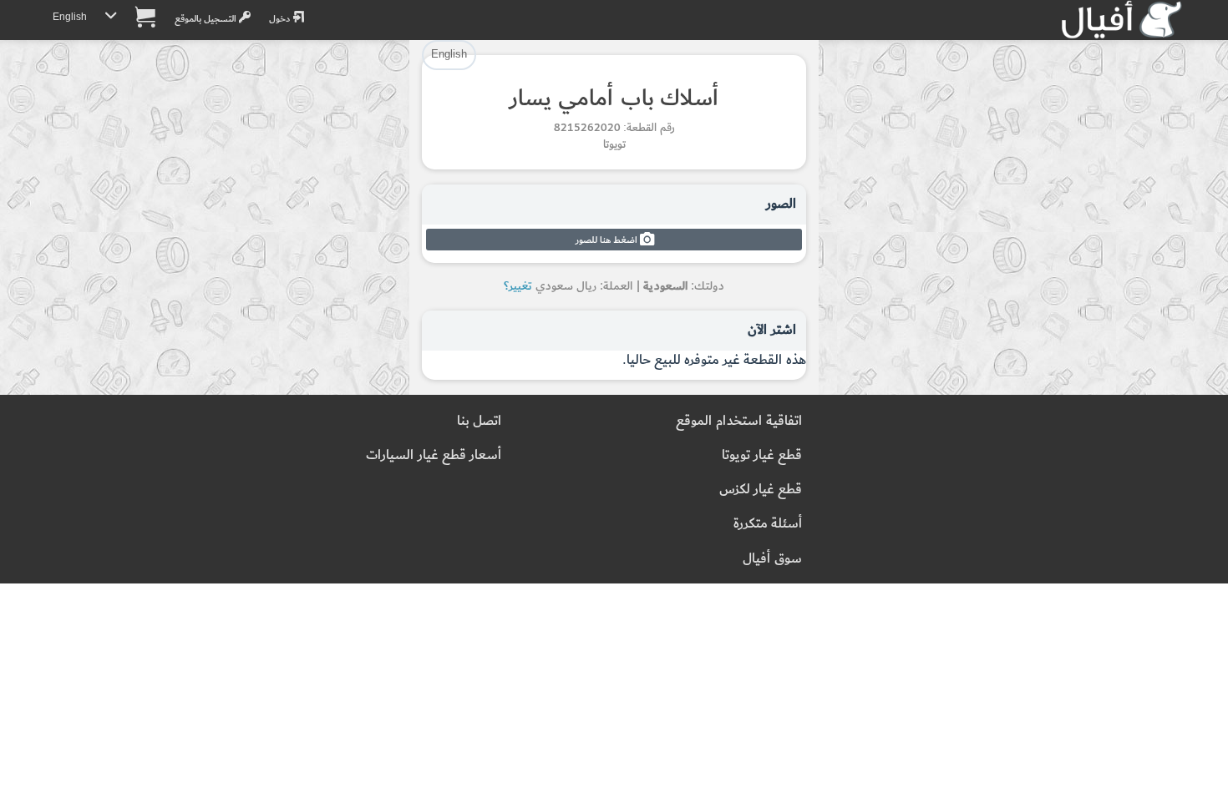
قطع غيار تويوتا (762, 455)
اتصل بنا (479, 421)
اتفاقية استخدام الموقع (739, 421)
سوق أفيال (772, 559)
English (70, 17)
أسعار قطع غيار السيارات (433, 455)
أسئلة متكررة (767, 524)
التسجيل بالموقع (207, 19)
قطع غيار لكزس (760, 489)
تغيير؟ (518, 285)
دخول (280, 19)
